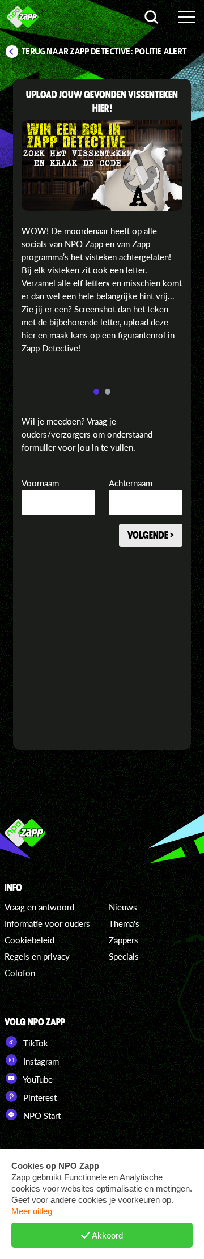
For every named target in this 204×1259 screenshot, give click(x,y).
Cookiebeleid (29, 940)
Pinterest (39, 1097)
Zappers (123, 940)
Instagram (40, 1061)
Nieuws (123, 907)
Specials (124, 956)
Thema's (124, 923)
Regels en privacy (37, 956)
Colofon (20, 973)
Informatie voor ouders (47, 923)
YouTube (37, 1079)
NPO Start (41, 1115)
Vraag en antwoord (39, 907)
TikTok (34, 1043)
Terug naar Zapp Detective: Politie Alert (104, 51)
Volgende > (151, 534)
